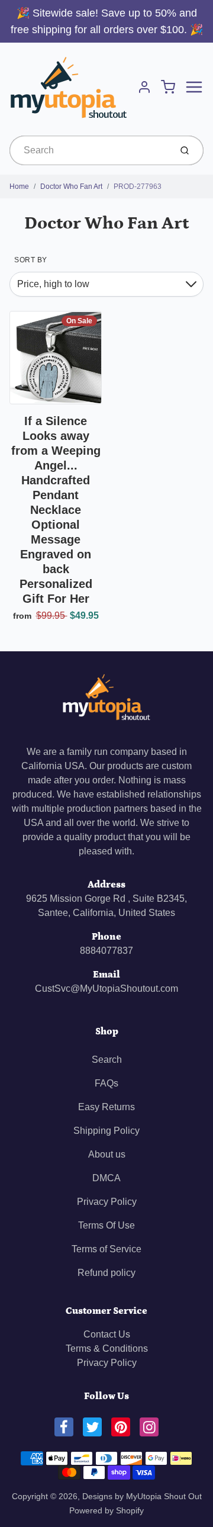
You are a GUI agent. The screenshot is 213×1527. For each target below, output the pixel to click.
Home (19, 186)
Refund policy (106, 1273)
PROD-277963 (138, 186)
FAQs (106, 1083)
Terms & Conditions (107, 1348)
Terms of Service (106, 1249)
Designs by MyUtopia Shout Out (142, 1496)
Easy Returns (106, 1107)
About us (106, 1154)
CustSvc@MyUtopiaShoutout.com (106, 988)
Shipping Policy (106, 1131)
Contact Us (106, 1334)
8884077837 (106, 951)
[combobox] (89, 150)
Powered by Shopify (106, 1510)
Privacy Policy (107, 1202)
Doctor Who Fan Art (71, 186)
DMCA (106, 1178)
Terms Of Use (106, 1225)
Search (107, 1060)
